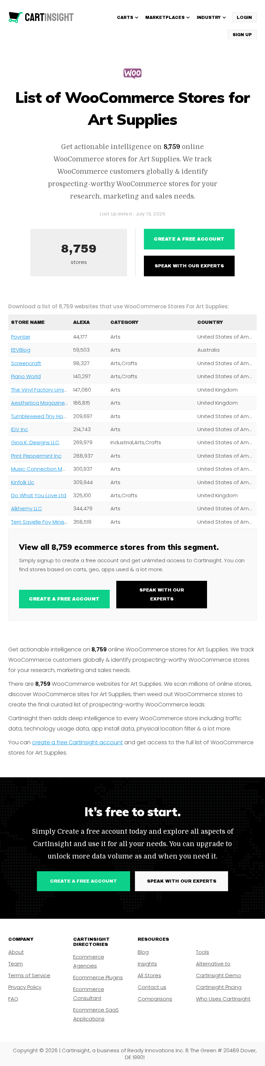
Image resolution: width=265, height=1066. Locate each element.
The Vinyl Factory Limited (42, 389)
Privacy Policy (24, 987)
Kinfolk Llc (22, 482)
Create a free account (189, 239)
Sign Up (242, 34)
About (16, 952)
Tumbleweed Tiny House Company (55, 416)
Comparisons (155, 998)
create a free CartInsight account (77, 742)
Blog (143, 952)
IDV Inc (19, 429)
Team (15, 963)
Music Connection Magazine (46, 468)
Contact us (152, 987)
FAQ (13, 998)
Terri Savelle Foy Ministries (43, 521)
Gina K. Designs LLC (35, 442)
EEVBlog (20, 349)
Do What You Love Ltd (38, 495)
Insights (147, 963)
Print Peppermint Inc (36, 455)
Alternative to (213, 963)
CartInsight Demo (218, 975)
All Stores (149, 975)
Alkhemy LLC (26, 508)
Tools (202, 952)
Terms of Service (29, 975)
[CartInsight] (41, 17)
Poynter (20, 336)
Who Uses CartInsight (223, 998)
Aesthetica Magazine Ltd (42, 402)
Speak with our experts (189, 266)
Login (244, 17)
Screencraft (26, 363)
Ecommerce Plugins (98, 977)
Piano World (26, 376)
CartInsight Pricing (219, 987)
